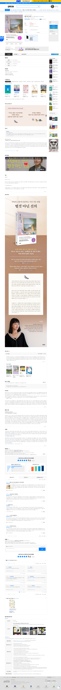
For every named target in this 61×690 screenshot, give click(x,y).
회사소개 (5, 677)
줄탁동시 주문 (51, 124)
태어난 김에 (31, 38)
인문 (8, 71)
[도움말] (27, 25)
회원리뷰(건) (32, 19)
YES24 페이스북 (48, 677)
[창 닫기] (37, 35)
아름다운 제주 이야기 (29, 375)
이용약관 (10, 677)
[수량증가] (55, 23)
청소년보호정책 (18, 677)
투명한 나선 (15, 94)
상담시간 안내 (55, 682)
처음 (6, 479)
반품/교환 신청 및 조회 (19, 640)
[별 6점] (10, 546)
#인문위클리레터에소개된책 (15, 81)
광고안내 (25, 677)
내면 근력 (42, 94)
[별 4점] (9, 546)
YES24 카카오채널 (47, 677)
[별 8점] (11, 546)
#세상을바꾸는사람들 (37, 81)
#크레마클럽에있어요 (7, 81)
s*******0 (21, 582)
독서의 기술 (24, 94)
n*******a (12, 495)
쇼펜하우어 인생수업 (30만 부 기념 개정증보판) (55, 66)
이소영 (8, 353)
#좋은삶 (32, 81)
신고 (17, 483)
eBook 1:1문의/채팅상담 (53, 681)
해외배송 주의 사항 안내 (53, 30)
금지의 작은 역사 (22, 375)
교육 (50, 132)
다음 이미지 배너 (46, 115)
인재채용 (7, 677)
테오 (32, 94)
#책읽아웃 (24, 81)
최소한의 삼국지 (55, 79)
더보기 (56, 58)
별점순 (45, 479)
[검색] (38, 6)
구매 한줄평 (37, 563)
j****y (11, 483)
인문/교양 (11, 71)
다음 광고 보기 (58, 7)
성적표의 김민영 (8, 375)
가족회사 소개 (54, 677)
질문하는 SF (54, 106)
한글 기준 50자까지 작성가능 (10, 548)
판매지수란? (38, 19)
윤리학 (11, 72)
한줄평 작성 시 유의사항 (45, 546)
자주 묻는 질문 (51, 682)
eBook (26, 32)
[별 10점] (12, 546)
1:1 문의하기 (47, 682)
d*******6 (42, 573)
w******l (21, 573)
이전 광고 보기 (57, 7)
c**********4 (51, 114)
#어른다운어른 (28, 81)
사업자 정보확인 (27, 682)
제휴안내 (28, 677)
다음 (14, 479)
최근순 (40, 479)
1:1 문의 (23, 640)
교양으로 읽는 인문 (15, 71)
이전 (7, 479)
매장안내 (33, 677)
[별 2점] (8, 546)
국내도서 (6, 71)
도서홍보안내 (22, 677)
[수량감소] (51, 23)
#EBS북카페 (20, 81)
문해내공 (54, 69)
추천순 (42, 479)
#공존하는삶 (42, 81)
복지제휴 (31, 677)
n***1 (12, 516)
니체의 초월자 (7, 94)
